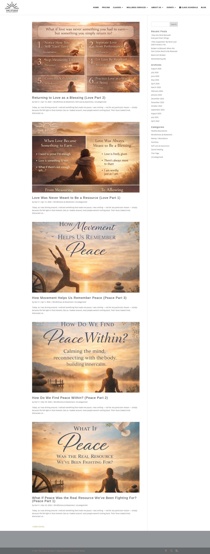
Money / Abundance (159, 138)
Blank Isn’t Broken (158, 55)
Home (96, 7)
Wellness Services (136, 7)
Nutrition (155, 142)
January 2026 (156, 95)
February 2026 (157, 91)
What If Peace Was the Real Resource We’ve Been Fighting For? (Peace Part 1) (84, 499)
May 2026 (155, 80)
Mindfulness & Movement (63, 102)
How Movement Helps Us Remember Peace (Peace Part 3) (79, 298)
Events (170, 7)
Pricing (106, 7)
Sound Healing (157, 149)
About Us (156, 7)
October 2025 (156, 106)
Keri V (37, 102)
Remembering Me (158, 59)
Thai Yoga (155, 153)
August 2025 (156, 113)
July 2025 (154, 117)
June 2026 (155, 76)
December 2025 (157, 98)
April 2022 (155, 121)
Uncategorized (100, 102)
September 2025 (158, 110)
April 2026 (155, 83)
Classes (117, 7)
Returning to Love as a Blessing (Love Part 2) (69, 97)
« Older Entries (38, 526)
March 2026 (156, 87)
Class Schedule (189, 7)
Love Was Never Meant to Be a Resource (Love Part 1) (76, 198)
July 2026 (154, 72)
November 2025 (157, 102)
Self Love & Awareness (84, 102)
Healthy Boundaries (159, 131)
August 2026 (156, 68)
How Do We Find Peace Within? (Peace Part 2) (70, 398)
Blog (203, 7)
